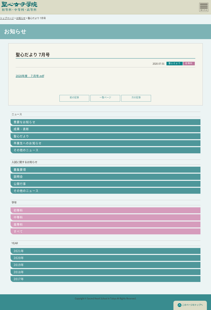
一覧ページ (105, 97)
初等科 (18, 210)
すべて (18, 231)
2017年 (19, 279)
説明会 (18, 176)
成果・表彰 (21, 129)
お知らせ (20, 18)
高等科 (18, 224)
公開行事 (20, 183)
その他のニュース (26, 150)
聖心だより (21, 136)
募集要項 (20, 169)
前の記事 (74, 97)
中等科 (18, 217)
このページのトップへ (192, 305)
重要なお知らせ (25, 122)
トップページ (7, 18)
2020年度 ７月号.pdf (30, 76)
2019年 (19, 264)
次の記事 (136, 97)
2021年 (19, 251)
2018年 (19, 272)
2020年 (19, 257)
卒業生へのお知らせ (28, 143)
